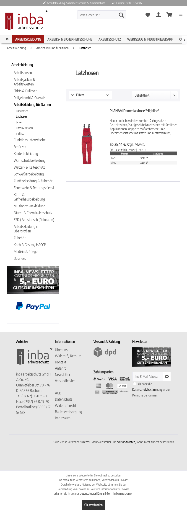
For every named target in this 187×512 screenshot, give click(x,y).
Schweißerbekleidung (29, 174)
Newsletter (62, 374)
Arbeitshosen (23, 72)
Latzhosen (21, 116)
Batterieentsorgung (68, 411)
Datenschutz (63, 399)
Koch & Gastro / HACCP (30, 244)
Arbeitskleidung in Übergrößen (26, 228)
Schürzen (20, 146)
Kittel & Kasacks (24, 128)
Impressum (62, 418)
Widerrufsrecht (65, 405)
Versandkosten (65, 380)
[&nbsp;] (73, 387)
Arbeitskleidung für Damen (32, 104)
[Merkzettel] (147, 14)
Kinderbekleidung (26, 153)
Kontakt (60, 362)
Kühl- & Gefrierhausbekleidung (29, 196)
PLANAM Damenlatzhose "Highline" (134, 110)
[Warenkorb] (169, 14)
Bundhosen (22, 111)
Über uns (61, 349)
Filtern (79, 95)
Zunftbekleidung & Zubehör (33, 181)
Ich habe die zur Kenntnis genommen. (151, 389)
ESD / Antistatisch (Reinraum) (34, 219)
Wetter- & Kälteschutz (29, 167)
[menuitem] (108, 14)
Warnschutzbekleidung (30, 160)
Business (20, 258)
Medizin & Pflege (25, 251)
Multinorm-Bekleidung (29, 206)
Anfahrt (60, 368)
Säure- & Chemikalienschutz (33, 213)
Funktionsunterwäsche (30, 140)
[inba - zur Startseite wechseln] (25, 21)
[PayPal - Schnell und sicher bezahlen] (33, 306)
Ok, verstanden (93, 505)
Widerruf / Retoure (68, 356)
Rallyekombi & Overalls (29, 97)
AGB (58, 393)
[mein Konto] (158, 14)
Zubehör (20, 238)
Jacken (19, 122)
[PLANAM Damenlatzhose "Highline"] (87, 143)
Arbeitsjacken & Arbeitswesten (24, 81)
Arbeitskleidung (22, 64)
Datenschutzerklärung (92, 493)
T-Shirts (20, 133)
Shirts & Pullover (25, 91)
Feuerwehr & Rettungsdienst (34, 187)
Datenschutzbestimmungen (149, 389)
